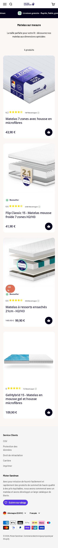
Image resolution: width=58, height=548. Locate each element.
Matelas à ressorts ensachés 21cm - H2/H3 (26, 309)
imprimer (7, 466)
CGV (5, 441)
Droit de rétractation (13, 455)
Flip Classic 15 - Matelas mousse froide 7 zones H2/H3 (28, 215)
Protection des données (10, 448)
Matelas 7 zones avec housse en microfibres (29, 121)
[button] (48, 132)
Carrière (7, 460)
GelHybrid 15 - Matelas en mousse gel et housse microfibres (24, 399)
